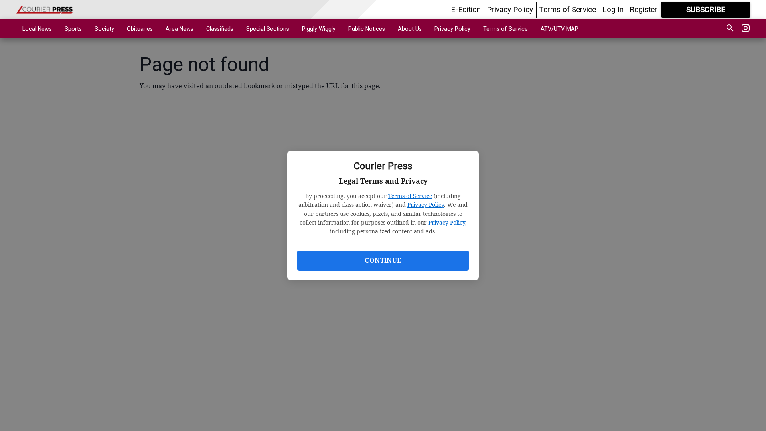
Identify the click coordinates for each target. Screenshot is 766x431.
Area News (179, 29)
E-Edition (466, 9)
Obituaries (140, 29)
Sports (73, 29)
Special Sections (267, 29)
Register (643, 9)
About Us (410, 29)
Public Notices (366, 29)
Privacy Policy (425, 204)
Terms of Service (410, 196)
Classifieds (219, 29)
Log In (613, 9)
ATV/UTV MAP (559, 29)
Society (104, 29)
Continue (383, 260)
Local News (37, 29)
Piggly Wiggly (319, 29)
